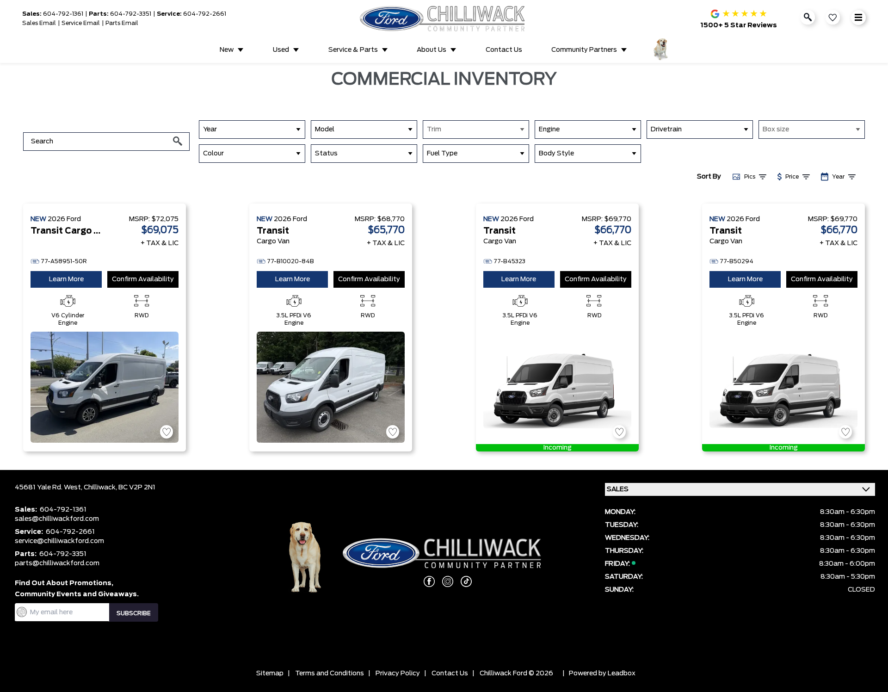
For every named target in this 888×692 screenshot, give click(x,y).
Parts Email (121, 23)
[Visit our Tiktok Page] (462, 581)
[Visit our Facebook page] (425, 581)
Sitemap (270, 673)
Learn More (66, 279)
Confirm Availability (143, 279)
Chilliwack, (101, 487)
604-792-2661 (204, 14)
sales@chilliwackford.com (57, 519)
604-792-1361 (63, 14)
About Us (431, 50)
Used (281, 50)
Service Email (81, 23)
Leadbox (621, 673)
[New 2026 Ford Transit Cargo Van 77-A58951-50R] (105, 387)
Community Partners (584, 50)
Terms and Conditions (329, 673)
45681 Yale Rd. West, (49, 487)
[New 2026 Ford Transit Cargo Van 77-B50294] (783, 387)
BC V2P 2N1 (136, 487)
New (227, 50)
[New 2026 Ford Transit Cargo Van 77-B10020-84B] (331, 387)
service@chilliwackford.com (59, 541)
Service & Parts (353, 50)
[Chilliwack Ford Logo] (444, 18)
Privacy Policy (398, 673)
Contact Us (504, 50)
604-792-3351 (130, 14)
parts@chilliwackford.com (57, 563)
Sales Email (39, 23)
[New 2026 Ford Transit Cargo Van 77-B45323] (557, 387)
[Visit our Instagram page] (444, 581)
